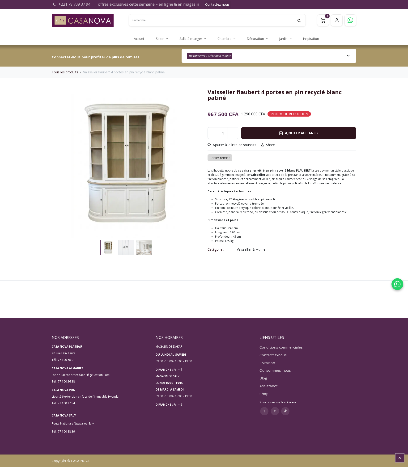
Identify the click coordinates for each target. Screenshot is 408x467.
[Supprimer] (213, 133)
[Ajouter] (233, 133)
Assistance (268, 385)
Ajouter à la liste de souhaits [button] (234, 145)
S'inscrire (337, 20)
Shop (263, 393)
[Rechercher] (302, 20)
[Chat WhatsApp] (397, 284)
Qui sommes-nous (275, 370)
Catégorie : (216, 249)
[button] (59, 163)
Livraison (267, 362)
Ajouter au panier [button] (302, 133)
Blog (263, 378)
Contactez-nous (217, 4)
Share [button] (270, 145)
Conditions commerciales (281, 347)
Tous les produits (65, 72)
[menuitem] (139, 39)
